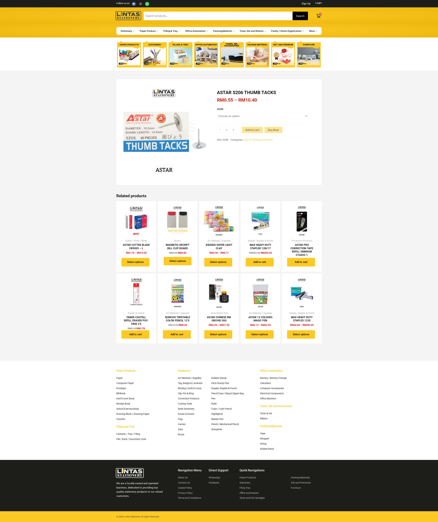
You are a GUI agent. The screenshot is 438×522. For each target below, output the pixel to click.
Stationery (126, 31)
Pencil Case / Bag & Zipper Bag (227, 393)
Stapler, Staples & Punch (224, 388)
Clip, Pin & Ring (251, 139)
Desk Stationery (186, 408)
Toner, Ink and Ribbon (251, 31)
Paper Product (148, 31)
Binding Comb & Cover (190, 388)
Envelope (121, 388)
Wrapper (264, 438)
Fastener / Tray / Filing (128, 434)
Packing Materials (271, 426)
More (312, 31)
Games (181, 424)
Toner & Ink (266, 413)
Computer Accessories (272, 388)
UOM (220, 109)
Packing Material (222, 31)
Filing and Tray (125, 426)
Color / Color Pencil (221, 408)
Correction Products (188, 398)
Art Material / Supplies (189, 378)
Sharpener (216, 429)
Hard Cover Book (125, 398)
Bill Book (120, 393)
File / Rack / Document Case (131, 439)
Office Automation (195, 31)
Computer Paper (125, 383)
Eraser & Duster (186, 414)
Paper (119, 378)
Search (300, 16)
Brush (181, 434)
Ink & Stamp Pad (220, 383)
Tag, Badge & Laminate (190, 383)
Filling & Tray (170, 31)
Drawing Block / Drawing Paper (132, 414)
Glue (180, 429)
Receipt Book (123, 403)
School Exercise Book (127, 408)
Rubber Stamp (219, 378)
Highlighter (217, 414)
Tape (262, 433)
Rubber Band (267, 448)
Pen (213, 398)
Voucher (120, 419)
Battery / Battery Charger (273, 378)
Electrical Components (272, 393)
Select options (135, 262)
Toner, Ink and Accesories (276, 406)
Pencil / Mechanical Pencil (225, 424)
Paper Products (125, 370)
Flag (180, 419)
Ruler (214, 403)
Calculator (265, 383)
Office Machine (268, 398)
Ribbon (264, 418)
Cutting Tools (185, 403)
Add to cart (252, 130)
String (263, 443)
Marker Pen (217, 419)
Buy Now (273, 130)
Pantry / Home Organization (286, 31)
